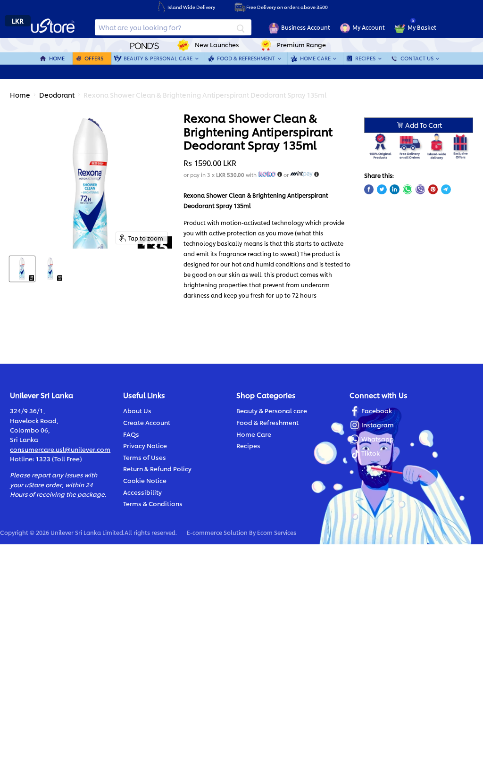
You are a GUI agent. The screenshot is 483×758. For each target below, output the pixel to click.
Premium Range (301, 44)
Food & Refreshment (246, 58)
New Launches (217, 44)
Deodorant (57, 94)
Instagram (377, 424)
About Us (137, 410)
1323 (42, 458)
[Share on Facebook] (369, 189)
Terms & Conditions (153, 503)
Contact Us (417, 58)
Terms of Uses (144, 457)
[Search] (240, 27)
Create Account (146, 422)
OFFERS (93, 58)
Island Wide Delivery (191, 7)
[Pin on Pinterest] (433, 189)
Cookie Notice (145, 480)
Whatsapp (377, 438)
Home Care (316, 58)
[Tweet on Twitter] (381, 189)
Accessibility (142, 492)
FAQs (131, 434)
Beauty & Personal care (271, 410)
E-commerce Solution (217, 532)
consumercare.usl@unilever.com (60, 449)
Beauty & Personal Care (159, 58)
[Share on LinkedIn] (394, 189)
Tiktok (370, 453)
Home (57, 58)
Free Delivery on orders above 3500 (287, 7)
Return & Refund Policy (157, 468)
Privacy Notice (145, 445)
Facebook (376, 410)
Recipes (366, 58)
